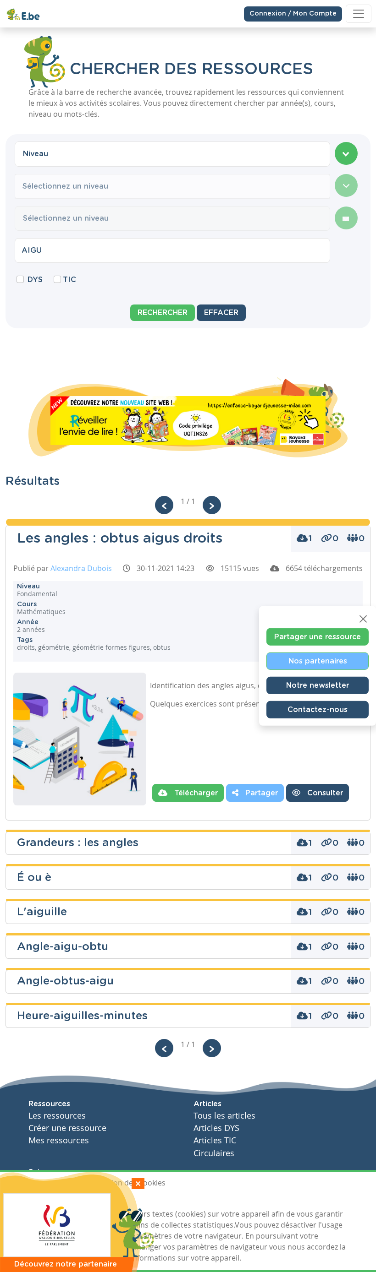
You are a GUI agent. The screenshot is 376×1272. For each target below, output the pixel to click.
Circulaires (214, 1153)
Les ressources (57, 1115)
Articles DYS (216, 1128)
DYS (35, 279)
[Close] (363, 619)
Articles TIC (215, 1140)
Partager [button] (260, 793)
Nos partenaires (317, 661)
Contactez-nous (318, 709)
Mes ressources (58, 1140)
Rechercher (163, 312)
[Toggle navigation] (358, 14)
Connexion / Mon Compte (293, 14)
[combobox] (172, 153)
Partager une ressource (317, 637)
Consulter (324, 793)
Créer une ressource (67, 1128)
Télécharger (195, 793)
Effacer (221, 312)
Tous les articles (224, 1115)
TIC (69, 279)
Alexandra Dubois (81, 568)
